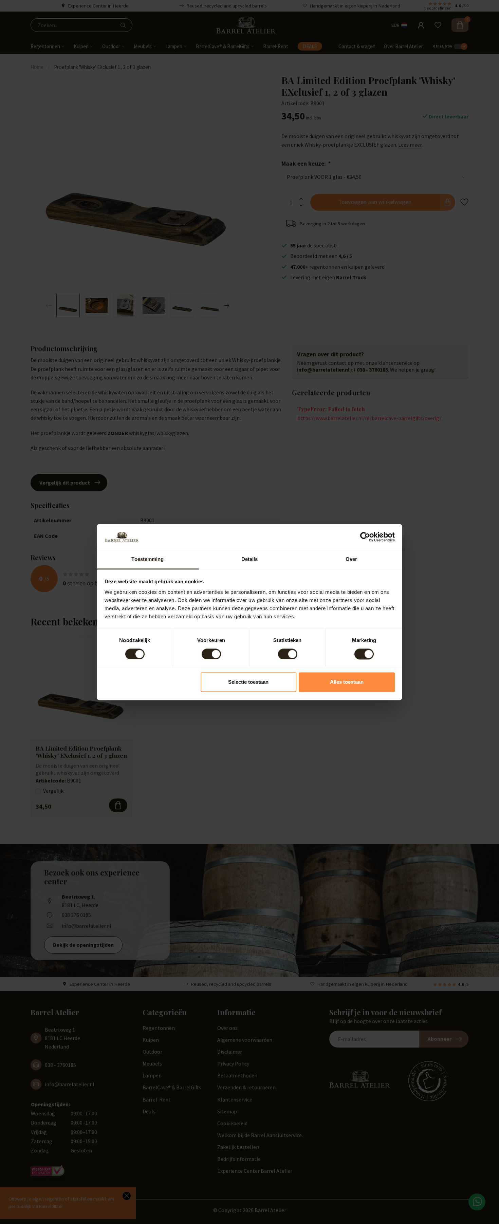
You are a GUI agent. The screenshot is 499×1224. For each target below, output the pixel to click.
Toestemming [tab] (147, 559)
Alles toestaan (347, 682)
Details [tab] (249, 559)
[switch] (211, 653)
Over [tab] (351, 559)
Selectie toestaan (248, 682)
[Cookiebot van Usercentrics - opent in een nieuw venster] (365, 537)
